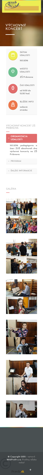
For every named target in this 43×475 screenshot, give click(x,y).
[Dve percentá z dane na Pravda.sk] (17, 473)
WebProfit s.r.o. (14, 460)
